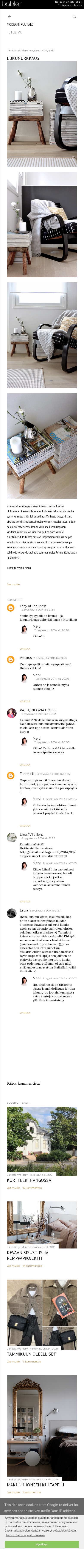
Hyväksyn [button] (42, 1544)
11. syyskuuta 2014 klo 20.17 (60, 978)
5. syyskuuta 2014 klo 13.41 (46, 910)
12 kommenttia (32, 1187)
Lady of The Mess (33, 606)
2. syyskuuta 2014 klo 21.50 (50, 658)
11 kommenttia (32, 1361)
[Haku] (74, 15)
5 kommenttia (32, 1492)
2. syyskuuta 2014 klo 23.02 (39, 713)
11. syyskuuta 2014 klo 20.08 (52, 742)
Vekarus (26, 658)
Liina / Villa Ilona (32, 835)
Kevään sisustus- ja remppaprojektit (27, 1255)
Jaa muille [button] (13, 584)
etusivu (15, 32)
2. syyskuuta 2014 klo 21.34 (38, 609)
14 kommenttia (32, 1265)
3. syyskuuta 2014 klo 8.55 (53, 773)
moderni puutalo (20, 24)
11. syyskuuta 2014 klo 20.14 (60, 799)
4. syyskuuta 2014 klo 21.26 (38, 838)
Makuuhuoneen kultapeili (35, 1485)
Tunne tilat (28, 774)
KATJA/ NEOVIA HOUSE (38, 710)
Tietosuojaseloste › (70, 5)
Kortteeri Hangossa (29, 1180)
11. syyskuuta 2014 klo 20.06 (51, 630)
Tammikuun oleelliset (31, 1354)
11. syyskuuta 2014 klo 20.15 (59, 863)
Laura (24, 910)
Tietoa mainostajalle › (68, 2)
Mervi (37, 626)
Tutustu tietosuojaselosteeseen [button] (25, 1535)
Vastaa (25, 648)
